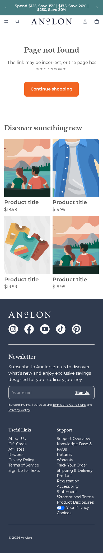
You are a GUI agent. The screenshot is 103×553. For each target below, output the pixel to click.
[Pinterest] (76, 329)
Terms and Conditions (69, 405)
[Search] (17, 21)
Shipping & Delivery (75, 470)
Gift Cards (17, 444)
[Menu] (6, 21)
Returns (64, 454)
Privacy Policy (21, 459)
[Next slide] (97, 8)
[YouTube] (45, 329)
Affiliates (16, 449)
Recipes (15, 454)
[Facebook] (29, 329)
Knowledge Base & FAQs (74, 447)
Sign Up (82, 392)
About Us (17, 438)
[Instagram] (13, 329)
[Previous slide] (6, 8)
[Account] (85, 21)
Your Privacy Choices (73, 510)
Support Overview (73, 438)
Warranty (65, 459)
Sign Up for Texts (24, 470)
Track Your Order (72, 465)
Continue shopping (51, 89)
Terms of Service (23, 465)
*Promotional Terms (75, 497)
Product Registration (68, 478)
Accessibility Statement (68, 489)
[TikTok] (60, 329)
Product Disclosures (75, 502)
